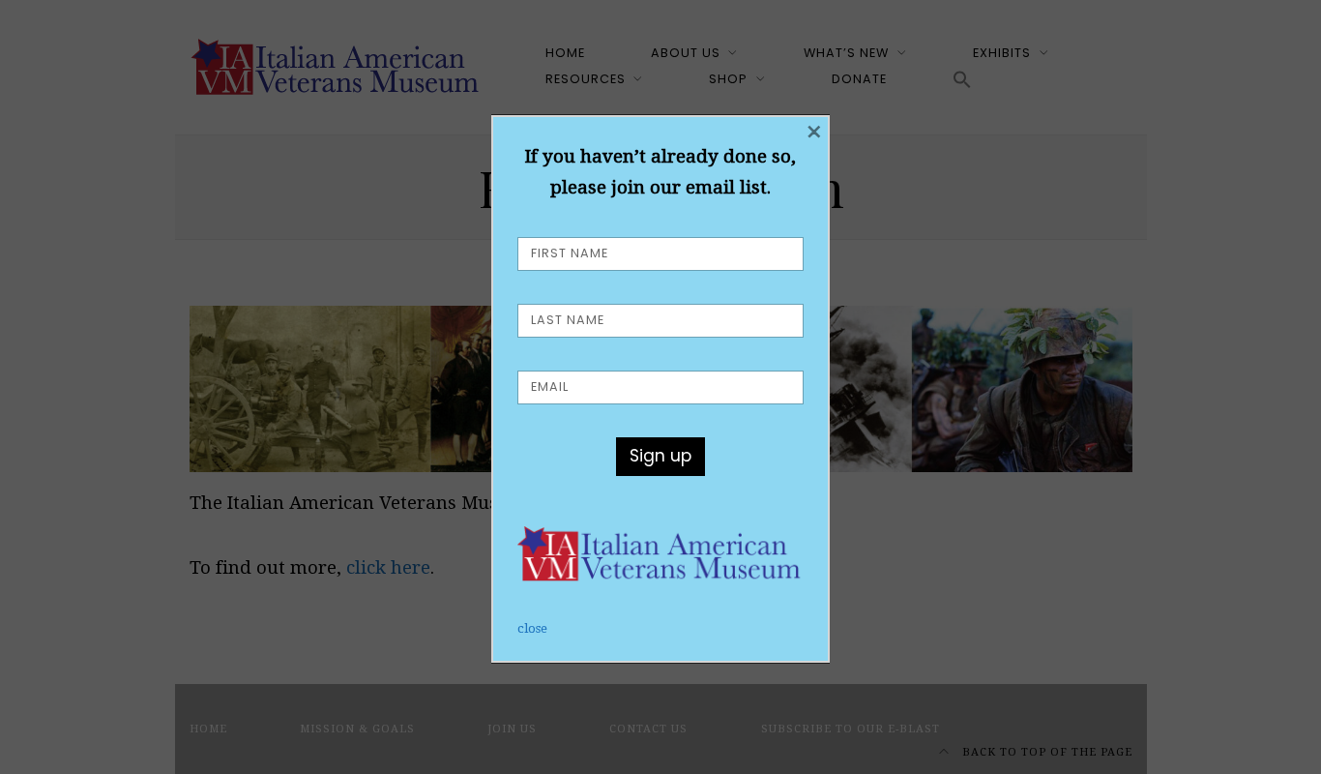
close (532, 628)
